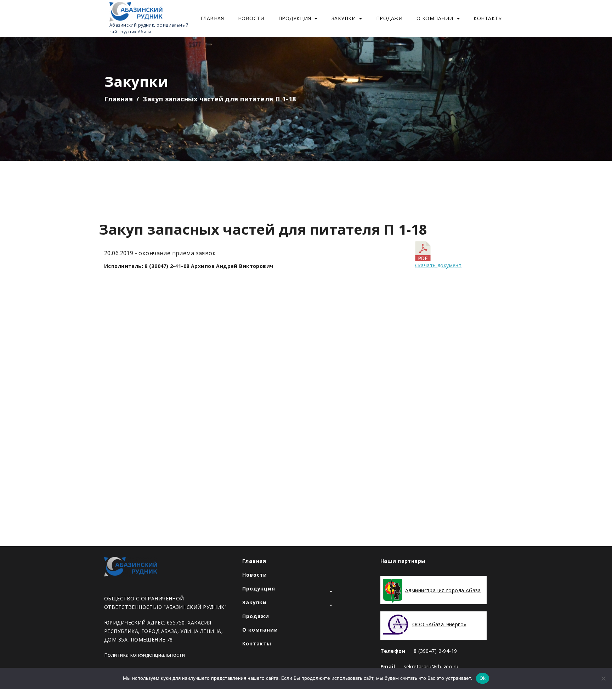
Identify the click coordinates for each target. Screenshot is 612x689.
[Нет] (603, 678)
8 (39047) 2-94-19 (435, 651)
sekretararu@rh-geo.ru (431, 666)
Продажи (389, 18)
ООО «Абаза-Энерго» (439, 624)
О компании (434, 18)
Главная (212, 18)
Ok (483, 678)
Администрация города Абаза (443, 590)
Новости (251, 18)
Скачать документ (438, 265)
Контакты (488, 18)
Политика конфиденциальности (144, 654)
